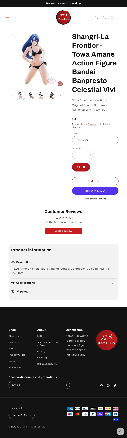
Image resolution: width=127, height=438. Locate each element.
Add (79, 167)
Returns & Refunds (47, 364)
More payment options (95, 199)
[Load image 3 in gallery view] (41, 95)
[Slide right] (60, 95)
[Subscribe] (66, 385)
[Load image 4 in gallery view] (51, 95)
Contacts (14, 342)
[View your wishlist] (111, 17)
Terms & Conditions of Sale (47, 343)
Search (12, 348)
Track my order (17, 355)
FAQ (39, 336)
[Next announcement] (120, 3)
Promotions (15, 367)
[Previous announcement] (6, 3)
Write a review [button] (63, 231)
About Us (14, 336)
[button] (7, 17)
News (12, 361)
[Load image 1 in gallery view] (20, 95)
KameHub (21, 427)
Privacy (41, 351)
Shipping (92, 124)
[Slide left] (12, 95)
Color (75, 133)
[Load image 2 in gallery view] (30, 95)
